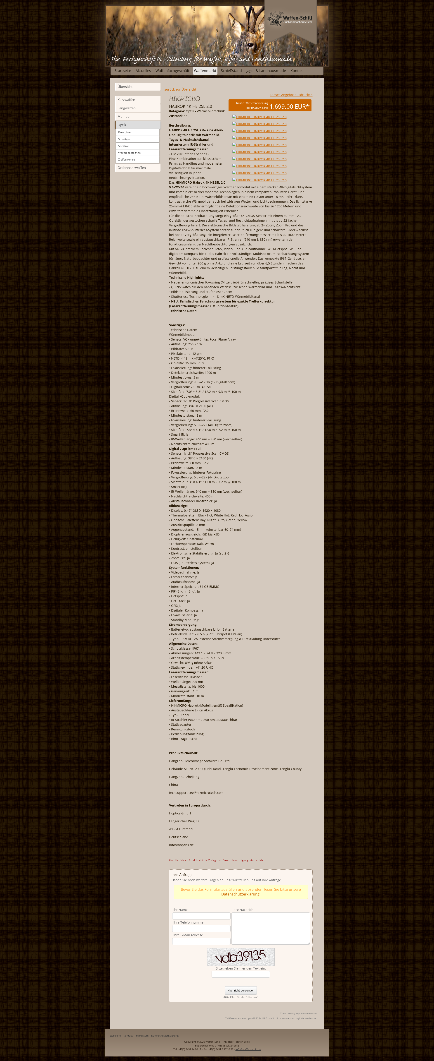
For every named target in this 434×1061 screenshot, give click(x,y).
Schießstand (231, 70)
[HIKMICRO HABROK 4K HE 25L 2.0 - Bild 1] (259, 124)
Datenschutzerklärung (240, 894)
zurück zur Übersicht (180, 89)
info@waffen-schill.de (248, 1049)
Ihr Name (180, 909)
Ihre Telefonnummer (189, 922)
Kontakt (297, 70)
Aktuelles (143, 70)
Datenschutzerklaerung (165, 1035)
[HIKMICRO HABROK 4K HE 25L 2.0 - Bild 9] (259, 180)
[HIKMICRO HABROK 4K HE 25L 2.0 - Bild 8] (259, 173)
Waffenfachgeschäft (172, 70)
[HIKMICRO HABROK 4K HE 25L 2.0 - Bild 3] (259, 138)
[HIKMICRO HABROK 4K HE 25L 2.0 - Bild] (259, 117)
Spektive (123, 146)
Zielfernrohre (126, 159)
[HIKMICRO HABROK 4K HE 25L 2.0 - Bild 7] (259, 166)
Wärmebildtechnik (129, 153)
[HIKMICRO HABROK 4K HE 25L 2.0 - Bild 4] (259, 145)
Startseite (123, 70)
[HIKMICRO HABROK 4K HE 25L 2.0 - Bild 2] (259, 131)
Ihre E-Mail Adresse (188, 935)
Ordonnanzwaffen (132, 167)
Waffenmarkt (205, 70)
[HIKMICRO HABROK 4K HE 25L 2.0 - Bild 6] (259, 159)
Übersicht (125, 86)
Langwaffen (127, 108)
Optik (122, 124)
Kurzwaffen (126, 99)
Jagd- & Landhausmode (266, 70)
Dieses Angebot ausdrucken (291, 95)
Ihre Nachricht (244, 909)
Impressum (142, 1035)
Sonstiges (124, 139)
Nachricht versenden (240, 990)
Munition (125, 116)
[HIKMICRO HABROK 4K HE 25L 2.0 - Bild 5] (259, 152)
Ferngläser (125, 132)
